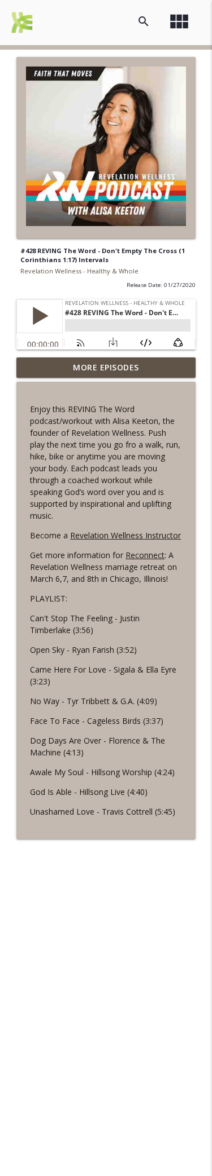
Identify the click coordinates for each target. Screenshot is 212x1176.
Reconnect (145, 555)
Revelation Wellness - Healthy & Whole (79, 271)
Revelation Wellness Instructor (125, 535)
